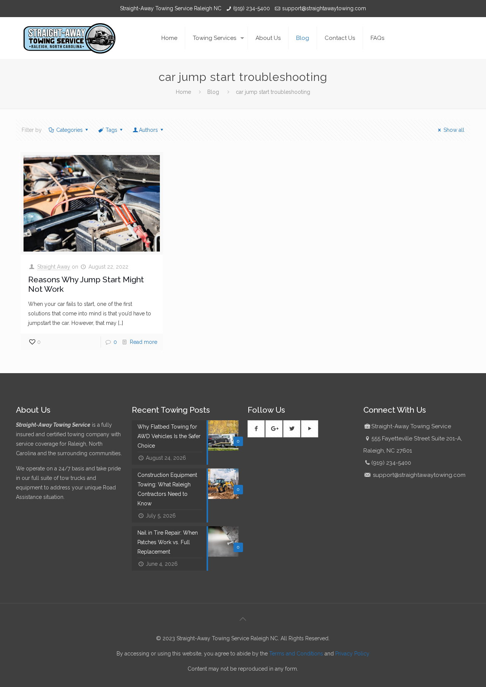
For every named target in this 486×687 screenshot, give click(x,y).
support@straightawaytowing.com (324, 8)
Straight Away (53, 267)
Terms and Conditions (296, 654)
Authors (148, 130)
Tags (111, 130)
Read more (143, 342)
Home (183, 92)
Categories (69, 130)
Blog (213, 92)
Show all (453, 130)
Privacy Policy (352, 654)
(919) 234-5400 (251, 8)
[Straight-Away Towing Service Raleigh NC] (69, 38)
